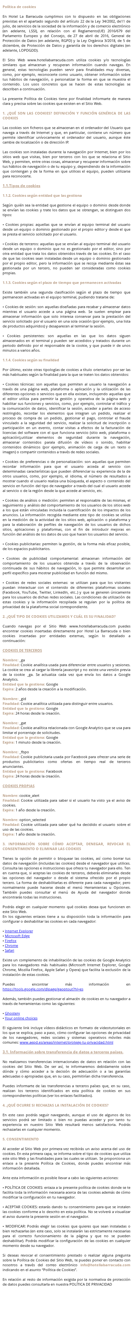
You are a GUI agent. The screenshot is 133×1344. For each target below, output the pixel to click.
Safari (9, 950)
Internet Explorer (19, 930)
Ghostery (12, 1013)
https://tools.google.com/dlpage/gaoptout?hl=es (43, 989)
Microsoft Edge (17, 935)
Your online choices (21, 1018)
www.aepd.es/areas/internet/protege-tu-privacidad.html (66, 1042)
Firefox (10, 940)
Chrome (11, 945)
